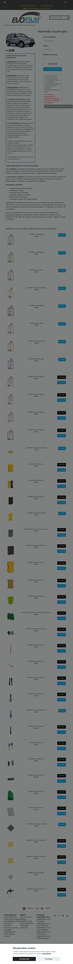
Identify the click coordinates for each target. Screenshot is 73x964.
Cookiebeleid (46, 953)
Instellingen (48, 959)
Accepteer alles (24, 959)
